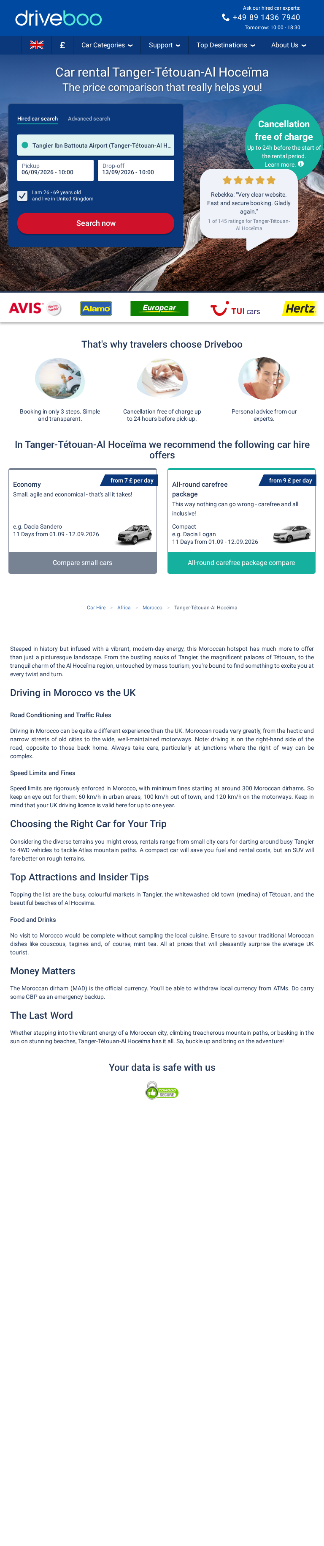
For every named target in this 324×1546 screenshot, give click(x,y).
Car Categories (103, 45)
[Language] (36, 45)
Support (161, 45)
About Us (284, 45)
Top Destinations (222, 45)
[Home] (58, 18)
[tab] (37, 116)
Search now (96, 223)
